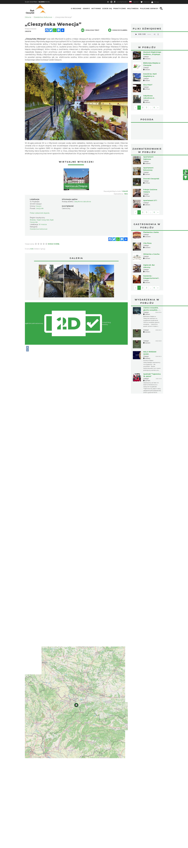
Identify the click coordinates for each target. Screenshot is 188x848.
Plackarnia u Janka (151, 232)
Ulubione (146, 2)
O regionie (76, 8)
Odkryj (86, 8)
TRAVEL (44, 2)
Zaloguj (156, 2)
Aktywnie (96, 8)
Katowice (147, 131)
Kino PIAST (147, 85)
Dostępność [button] (122, 2)
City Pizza (147, 243)
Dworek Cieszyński (151, 179)
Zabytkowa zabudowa (82, 202)
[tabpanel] (76, 179)
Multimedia (132, 8)
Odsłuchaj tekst (92, 30)
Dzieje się (107, 8)
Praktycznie (119, 8)
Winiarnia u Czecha (151, 254)
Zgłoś (125, 191)
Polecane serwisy (149, 8)
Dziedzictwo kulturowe (38, 229)
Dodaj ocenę (53, 244)
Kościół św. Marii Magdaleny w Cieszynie (150, 76)
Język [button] (135, 2)
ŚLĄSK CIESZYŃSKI (31, 2)
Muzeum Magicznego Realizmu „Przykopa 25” (152, 54)
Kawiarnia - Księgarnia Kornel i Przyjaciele (151, 278)
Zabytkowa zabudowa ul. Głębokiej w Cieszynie (152, 98)
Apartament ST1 (150, 200)
